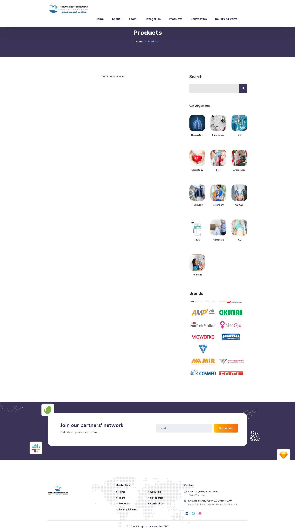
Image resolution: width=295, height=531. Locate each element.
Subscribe (226, 428)
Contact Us (199, 19)
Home (100, 19)
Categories (153, 19)
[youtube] (200, 513)
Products (175, 19)
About (116, 19)
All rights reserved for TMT (152, 526)
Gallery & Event (226, 19)
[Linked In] (186, 513)
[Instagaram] (193, 513)
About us (155, 491)
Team (132, 19)
